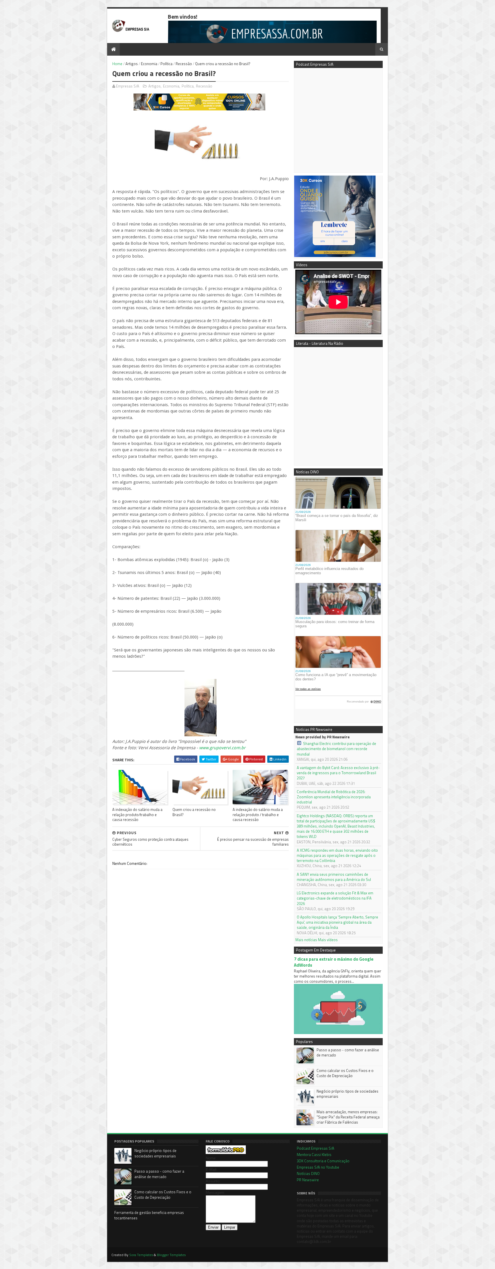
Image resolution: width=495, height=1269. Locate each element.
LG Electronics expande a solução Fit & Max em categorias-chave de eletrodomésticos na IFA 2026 (335, 898)
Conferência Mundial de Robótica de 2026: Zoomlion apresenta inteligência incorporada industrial (334, 797)
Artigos (131, 64)
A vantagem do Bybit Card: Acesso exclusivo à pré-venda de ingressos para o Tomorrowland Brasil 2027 (338, 773)
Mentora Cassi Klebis (314, 1154)
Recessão (184, 64)
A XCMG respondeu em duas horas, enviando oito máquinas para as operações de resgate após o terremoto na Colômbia (337, 855)
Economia (149, 64)
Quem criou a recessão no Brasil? (194, 812)
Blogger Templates (171, 1255)
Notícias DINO (308, 1173)
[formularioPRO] (226, 1152)
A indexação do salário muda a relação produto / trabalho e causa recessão (258, 814)
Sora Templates (141, 1255)
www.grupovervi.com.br (222, 747)
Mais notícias (306, 940)
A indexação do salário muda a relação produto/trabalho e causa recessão (137, 814)
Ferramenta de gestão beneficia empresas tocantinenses (149, 1215)
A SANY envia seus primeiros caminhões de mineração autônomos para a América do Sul (334, 877)
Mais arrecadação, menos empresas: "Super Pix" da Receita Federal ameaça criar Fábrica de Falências (348, 1117)
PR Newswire (308, 1180)
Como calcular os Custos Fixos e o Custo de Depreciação (345, 1073)
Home (117, 64)
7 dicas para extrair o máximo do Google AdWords (334, 962)
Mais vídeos (328, 940)
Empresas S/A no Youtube (318, 1167)
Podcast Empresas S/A (315, 1148)
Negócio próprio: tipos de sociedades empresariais (347, 1093)
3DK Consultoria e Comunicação (323, 1161)
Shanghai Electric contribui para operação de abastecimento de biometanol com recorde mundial (336, 749)
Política (166, 64)
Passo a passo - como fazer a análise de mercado (348, 1052)
